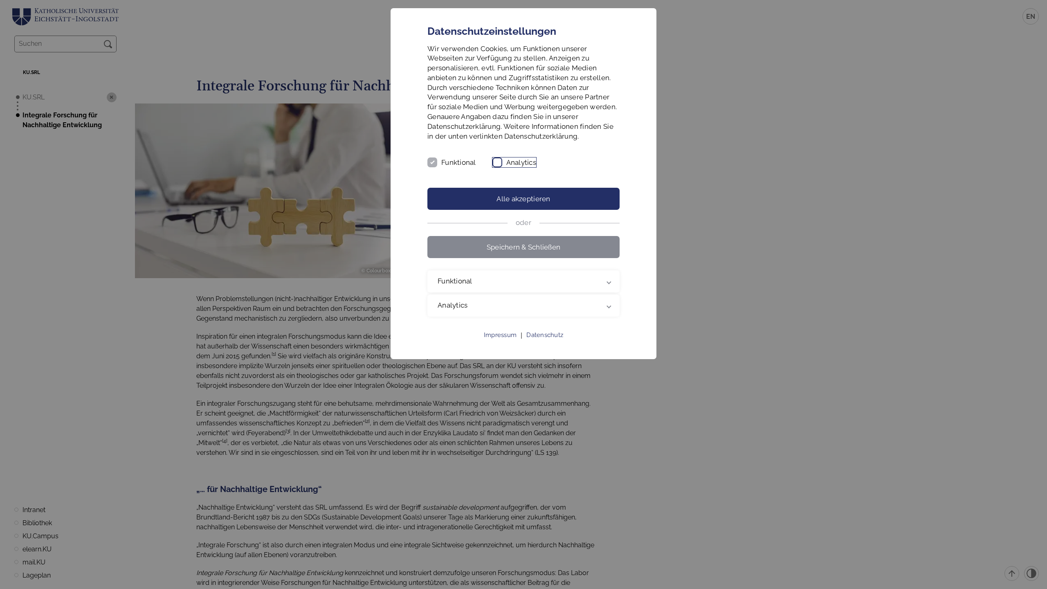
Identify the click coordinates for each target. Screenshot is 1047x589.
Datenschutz (544, 335)
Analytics (521, 162)
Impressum (500, 335)
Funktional (458, 162)
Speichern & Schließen (523, 247)
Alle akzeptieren (523, 199)
